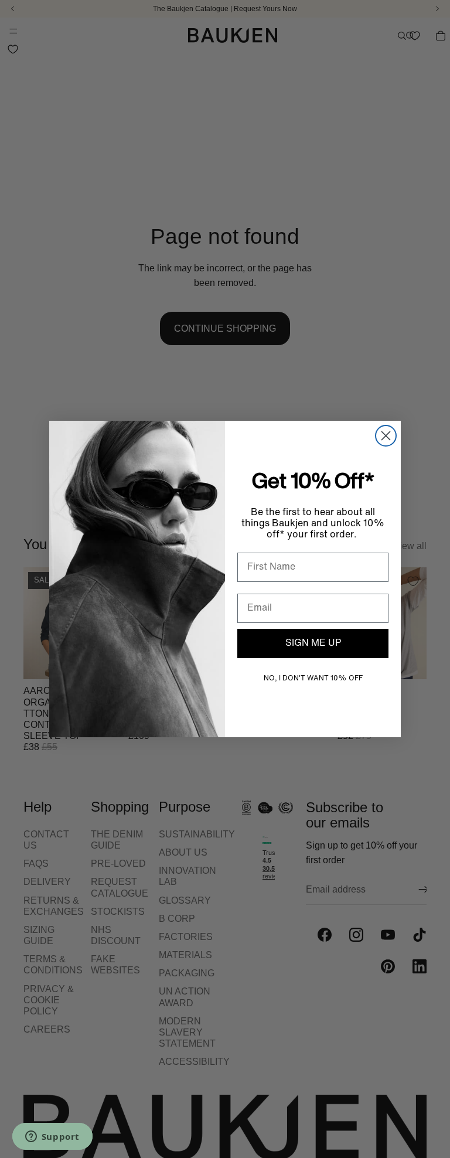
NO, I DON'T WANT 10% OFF (313, 678)
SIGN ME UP (313, 643)
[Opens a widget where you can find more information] (52, 1137)
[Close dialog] (386, 435)
